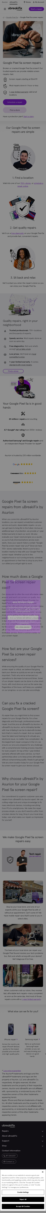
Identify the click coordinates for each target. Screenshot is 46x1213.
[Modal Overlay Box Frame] (23, 606)
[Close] (42, 1172)
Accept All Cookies (23, 1206)
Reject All (23, 1199)
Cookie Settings (23, 1192)
